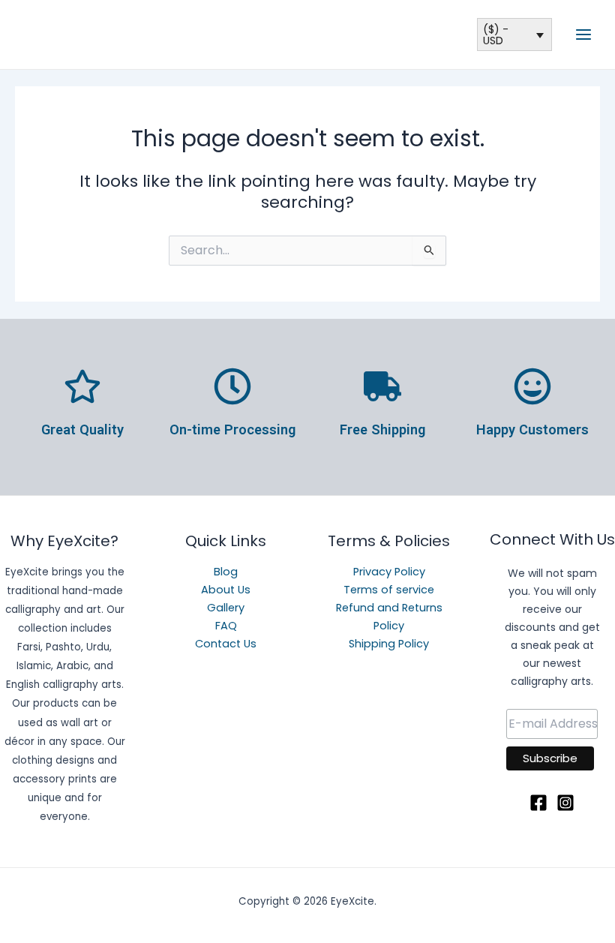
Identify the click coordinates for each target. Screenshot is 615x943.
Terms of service (389, 589)
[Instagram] (565, 803)
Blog (226, 571)
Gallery (225, 607)
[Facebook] (539, 803)
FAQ (226, 625)
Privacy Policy (389, 571)
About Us (225, 589)
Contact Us (225, 643)
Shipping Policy (389, 643)
